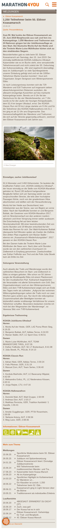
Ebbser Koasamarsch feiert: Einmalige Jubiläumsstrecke (35, 462)
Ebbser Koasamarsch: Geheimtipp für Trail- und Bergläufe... (33, 513)
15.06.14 (7, 513)
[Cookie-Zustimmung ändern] (5, 521)
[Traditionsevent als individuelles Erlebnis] (15, 493)
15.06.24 (7, 468)
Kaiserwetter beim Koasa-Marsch (32, 472)
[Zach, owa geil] (15, 507)
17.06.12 (7, 517)
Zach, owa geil (23, 507)
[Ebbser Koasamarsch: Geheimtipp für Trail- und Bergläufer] (15, 513)
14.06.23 (7, 474)
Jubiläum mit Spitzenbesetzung (31, 458)
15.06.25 (7, 454)
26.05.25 (7, 458)
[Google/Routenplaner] (38, 432)
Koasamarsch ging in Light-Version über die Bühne (35, 489)
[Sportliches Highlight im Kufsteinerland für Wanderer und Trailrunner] (15, 478)
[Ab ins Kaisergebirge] (15, 474)
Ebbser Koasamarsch (14, 16)
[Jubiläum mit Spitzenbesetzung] (15, 458)
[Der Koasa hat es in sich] (15, 509)
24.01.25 (7, 462)
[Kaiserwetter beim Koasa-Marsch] (15, 472)
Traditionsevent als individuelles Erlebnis (36, 493)
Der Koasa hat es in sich (28, 509)
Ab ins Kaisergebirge (26, 474)
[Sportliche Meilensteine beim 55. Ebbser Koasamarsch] (15, 454)
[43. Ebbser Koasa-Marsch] (15, 517)
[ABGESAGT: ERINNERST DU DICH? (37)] (15, 502)
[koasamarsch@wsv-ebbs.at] (12, 432)
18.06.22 (7, 484)
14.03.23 (7, 478)
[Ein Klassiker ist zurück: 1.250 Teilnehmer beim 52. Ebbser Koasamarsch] (15, 484)
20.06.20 (7, 503)
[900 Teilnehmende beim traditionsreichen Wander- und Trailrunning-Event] (15, 468)
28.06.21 (7, 489)
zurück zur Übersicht (14, 524)
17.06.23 (7, 472)
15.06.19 (7, 507)
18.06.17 (7, 509)
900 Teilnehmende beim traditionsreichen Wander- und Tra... (34, 467)
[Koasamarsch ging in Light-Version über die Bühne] (15, 489)
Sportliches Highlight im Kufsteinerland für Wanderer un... (35, 478)
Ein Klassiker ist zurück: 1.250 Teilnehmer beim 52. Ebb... (31, 483)
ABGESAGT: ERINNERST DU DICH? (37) (34, 502)
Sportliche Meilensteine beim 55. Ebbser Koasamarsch (36, 454)
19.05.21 (7, 493)
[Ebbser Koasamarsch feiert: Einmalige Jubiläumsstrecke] (15, 462)
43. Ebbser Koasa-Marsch (29, 517)
